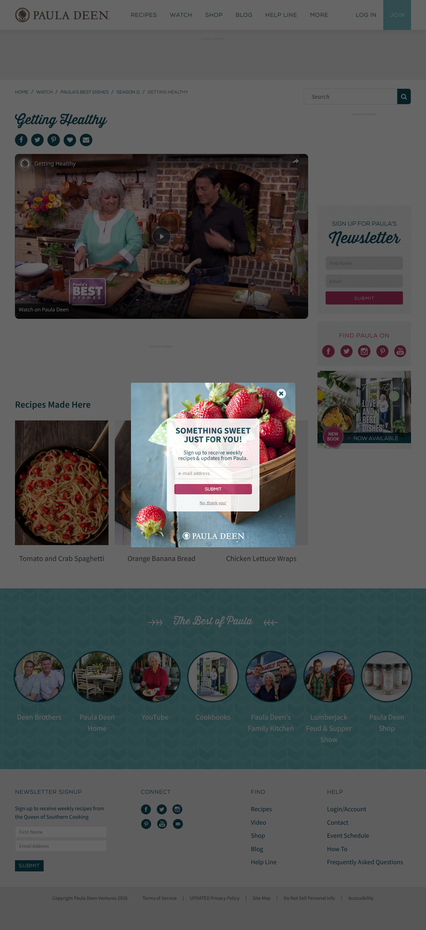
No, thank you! (213, 503)
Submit (213, 489)
